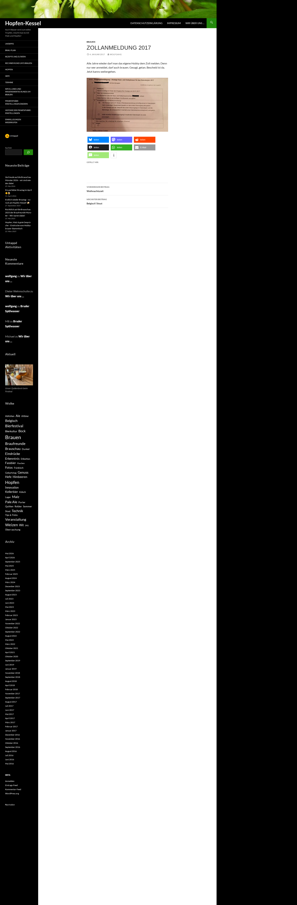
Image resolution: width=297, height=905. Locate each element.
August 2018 (11, 681)
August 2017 (11, 701)
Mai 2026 (9, 553)
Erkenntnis (12, 458)
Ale (18, 416)
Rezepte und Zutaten (15, 56)
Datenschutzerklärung (146, 23)
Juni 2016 (9, 759)
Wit (21, 525)
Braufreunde (15, 444)
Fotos (9, 467)
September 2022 (12, 631)
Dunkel (26, 449)
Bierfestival (14, 426)
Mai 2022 (9, 640)
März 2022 (10, 644)
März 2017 (10, 722)
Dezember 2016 (12, 734)
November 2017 (12, 693)
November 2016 (12, 739)
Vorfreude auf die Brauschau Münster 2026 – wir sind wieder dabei (18, 180)
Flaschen (21, 463)
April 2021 (10, 652)
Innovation (12, 487)
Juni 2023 (9, 603)
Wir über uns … (194, 23)
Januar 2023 (10, 619)
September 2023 (12, 590)
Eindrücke (12, 453)
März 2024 (10, 582)
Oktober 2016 (11, 743)
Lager (8, 497)
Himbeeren (20, 477)
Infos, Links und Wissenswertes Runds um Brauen (17, 92)
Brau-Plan (10, 50)
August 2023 (11, 594)
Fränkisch (18, 467)
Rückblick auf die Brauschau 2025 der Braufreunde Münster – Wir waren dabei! (18, 212)
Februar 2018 (11, 689)
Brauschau (13, 449)
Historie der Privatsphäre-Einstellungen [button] (18, 111)
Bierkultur (11, 431)
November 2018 (12, 673)
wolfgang (116, 54)
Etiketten (25, 458)
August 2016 (11, 751)
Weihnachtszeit (98, 189)
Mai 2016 (9, 763)
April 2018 (10, 685)
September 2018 (12, 677)
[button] (98, 140)
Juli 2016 (9, 755)
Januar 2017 (10, 730)
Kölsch (22, 492)
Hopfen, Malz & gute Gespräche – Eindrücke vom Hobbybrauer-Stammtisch (18, 225)
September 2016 (12, 747)
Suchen (8, 147)
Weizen (11, 524)
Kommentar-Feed (13, 789)
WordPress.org (12, 793)
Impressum (174, 23)
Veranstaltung (15, 519)
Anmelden (9, 781)
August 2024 (11, 578)
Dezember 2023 (12, 586)
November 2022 (12, 623)
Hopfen (9, 69)
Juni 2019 (9, 664)
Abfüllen (9, 416)
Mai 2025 (9, 565)
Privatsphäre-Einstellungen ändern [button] (16, 102)
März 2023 (10, 611)
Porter (21, 502)
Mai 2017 (9, 714)
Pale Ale (11, 502)
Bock (22, 431)
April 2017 (10, 718)
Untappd (9, 44)
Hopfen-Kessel (23, 23)
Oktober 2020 (11, 656)
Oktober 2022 (11, 627)
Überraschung (12, 529)
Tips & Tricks (11, 515)
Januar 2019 (10, 669)
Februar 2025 (11, 574)
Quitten (9, 506)
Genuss (23, 472)
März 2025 (10, 570)
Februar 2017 (11, 726)
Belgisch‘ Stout (97, 201)
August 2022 (11, 636)
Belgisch (11, 420)
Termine (9, 82)
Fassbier (10, 463)
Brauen (91, 42)
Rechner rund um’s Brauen (18, 63)
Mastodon (10, 805)
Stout (7, 511)
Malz (15, 497)
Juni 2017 (9, 710)
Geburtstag (10, 472)
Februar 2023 (11, 615)
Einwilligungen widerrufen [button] (13, 120)
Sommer (27, 506)
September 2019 (12, 660)
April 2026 (10, 557)
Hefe (7, 76)
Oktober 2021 (11, 648)
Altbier (25, 416)
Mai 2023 (9, 607)
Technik (17, 511)
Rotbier (18, 506)
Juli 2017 (9, 706)
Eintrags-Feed (11, 785)
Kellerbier (11, 492)
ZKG (27, 525)
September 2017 (12, 697)
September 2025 (12, 561)
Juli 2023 (9, 598)
